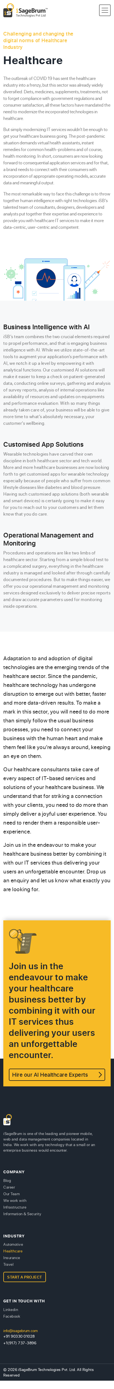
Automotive (13, 1244)
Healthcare (12, 1251)
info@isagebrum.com (20, 1330)
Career (9, 1187)
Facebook (11, 1316)
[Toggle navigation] (105, 10)
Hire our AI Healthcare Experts (50, 1074)
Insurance (11, 1257)
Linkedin (10, 1309)
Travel (8, 1264)
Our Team (11, 1193)
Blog (7, 1180)
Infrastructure (14, 1207)
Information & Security (22, 1213)
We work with (15, 1200)
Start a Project (24, 1277)
